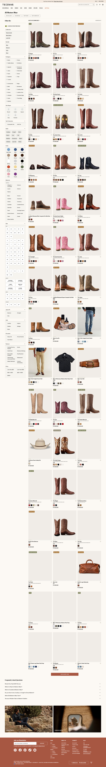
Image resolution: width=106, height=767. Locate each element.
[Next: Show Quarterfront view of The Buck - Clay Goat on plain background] (100, 606)
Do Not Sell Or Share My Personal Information (49, 762)
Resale (62, 754)
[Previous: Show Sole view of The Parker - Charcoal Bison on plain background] (29, 566)
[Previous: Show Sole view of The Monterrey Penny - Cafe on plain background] (78, 485)
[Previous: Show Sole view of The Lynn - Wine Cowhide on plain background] (54, 403)
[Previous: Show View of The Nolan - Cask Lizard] (54, 525)
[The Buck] (89, 606)
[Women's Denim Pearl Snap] (89, 647)
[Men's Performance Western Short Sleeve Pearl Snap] (65, 362)
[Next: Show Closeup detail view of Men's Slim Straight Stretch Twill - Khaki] (51, 363)
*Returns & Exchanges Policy (87, 747)
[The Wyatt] (40, 37)
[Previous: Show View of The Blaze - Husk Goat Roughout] (29, 322)
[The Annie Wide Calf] (40, 484)
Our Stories (63, 743)
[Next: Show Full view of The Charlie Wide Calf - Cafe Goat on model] (100, 403)
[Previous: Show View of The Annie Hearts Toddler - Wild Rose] (54, 200)
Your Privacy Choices (19, 763)
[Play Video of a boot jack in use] (55, 578)
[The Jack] (89, 159)
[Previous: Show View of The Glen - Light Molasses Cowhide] (54, 159)
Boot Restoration (86, 753)
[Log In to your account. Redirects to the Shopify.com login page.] (99, 5)
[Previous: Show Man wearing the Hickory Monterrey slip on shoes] (29, 159)
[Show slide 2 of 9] (75, 200)
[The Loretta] (89, 118)
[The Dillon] (40, 78)
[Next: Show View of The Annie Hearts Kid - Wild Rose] (75, 241)
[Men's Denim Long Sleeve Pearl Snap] (40, 647)
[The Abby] (40, 118)
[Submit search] (93, 5)
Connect (74, 740)
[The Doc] (89, 37)
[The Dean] (40, 281)
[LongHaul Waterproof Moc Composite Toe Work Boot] (40, 199)
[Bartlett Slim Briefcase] (40, 525)
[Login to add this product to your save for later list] (51, 54)
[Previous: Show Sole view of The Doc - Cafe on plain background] (78, 37)
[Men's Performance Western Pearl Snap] (65, 606)
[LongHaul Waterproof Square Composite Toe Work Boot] (65, 281)
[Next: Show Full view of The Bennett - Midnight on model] (75, 647)
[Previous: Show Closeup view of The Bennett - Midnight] (54, 647)
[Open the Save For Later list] (96, 5)
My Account (74, 743)
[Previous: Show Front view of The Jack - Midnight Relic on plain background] (78, 159)
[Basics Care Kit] (65, 322)
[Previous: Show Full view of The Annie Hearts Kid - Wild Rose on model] (54, 241)
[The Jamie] (89, 240)
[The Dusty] (40, 606)
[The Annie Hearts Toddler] (65, 199)
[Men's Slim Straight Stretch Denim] (89, 322)
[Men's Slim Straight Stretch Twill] (40, 362)
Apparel (54, 746)
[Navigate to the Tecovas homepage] (7, 5)
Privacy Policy (20, 762)
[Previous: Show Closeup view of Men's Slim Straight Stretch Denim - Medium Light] (78, 322)
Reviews (63, 749)
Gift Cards (52, 757)
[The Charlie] (89, 78)
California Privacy (28, 762)
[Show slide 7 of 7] (29, 281)
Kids (51, 756)
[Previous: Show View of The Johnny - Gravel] (78, 281)
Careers (63, 747)
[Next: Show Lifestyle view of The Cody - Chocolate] (100, 525)
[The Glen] (65, 159)
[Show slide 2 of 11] (75, 119)
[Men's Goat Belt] (89, 362)
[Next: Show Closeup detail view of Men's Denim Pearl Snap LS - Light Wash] (51, 647)
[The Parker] (40, 565)
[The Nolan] (65, 525)
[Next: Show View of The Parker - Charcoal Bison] (51, 566)
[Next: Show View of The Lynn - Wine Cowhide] (75, 403)
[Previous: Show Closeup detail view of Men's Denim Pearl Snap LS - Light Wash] (29, 647)
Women (51, 749)
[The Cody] (89, 525)
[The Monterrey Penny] (89, 484)
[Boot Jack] (65, 565)
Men (51, 743)
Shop (51, 740)
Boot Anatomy (64, 752)
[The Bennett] (65, 647)
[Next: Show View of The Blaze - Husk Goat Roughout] (51, 322)
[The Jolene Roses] (65, 118)
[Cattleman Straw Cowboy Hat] (40, 444)
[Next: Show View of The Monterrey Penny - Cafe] (100, 485)
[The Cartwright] (40, 240)
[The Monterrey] (40, 159)
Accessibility (36, 762)
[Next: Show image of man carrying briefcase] (51, 525)
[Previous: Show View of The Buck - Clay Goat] (78, 606)
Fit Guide (85, 749)
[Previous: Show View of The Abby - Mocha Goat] (29, 119)
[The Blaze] (40, 322)
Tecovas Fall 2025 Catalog (65, 745)
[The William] (89, 199)
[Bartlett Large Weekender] (89, 565)
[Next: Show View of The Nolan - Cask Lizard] (75, 525)
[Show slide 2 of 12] (75, 363)
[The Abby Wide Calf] (40, 403)
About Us (63, 740)
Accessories (54, 747)
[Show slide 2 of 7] (51, 78)
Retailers (74, 748)
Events (73, 746)
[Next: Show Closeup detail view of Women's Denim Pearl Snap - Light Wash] (100, 647)
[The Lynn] (65, 403)
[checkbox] (12, 26)
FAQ (84, 743)
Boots (53, 744)
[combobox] (85, 5)
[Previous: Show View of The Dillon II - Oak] (29, 78)
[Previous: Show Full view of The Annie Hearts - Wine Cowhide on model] (54, 78)
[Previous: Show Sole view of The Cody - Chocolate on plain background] (78, 525)
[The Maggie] (65, 484)
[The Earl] (65, 37)
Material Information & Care (87, 751)
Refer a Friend (75, 750)
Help (84, 740)
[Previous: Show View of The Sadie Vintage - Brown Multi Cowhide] (54, 444)
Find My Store (75, 744)
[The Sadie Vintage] (65, 444)
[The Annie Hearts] (65, 78)
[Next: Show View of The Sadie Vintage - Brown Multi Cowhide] (75, 444)
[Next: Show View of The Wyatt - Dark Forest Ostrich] (51, 37)
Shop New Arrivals (58, 1)
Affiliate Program (76, 753)
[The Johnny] (89, 281)
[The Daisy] (89, 444)
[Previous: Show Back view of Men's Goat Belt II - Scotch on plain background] (78, 363)
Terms (15, 762)
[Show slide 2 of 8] (75, 78)
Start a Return (86, 744)
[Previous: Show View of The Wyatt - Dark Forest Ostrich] (29, 37)
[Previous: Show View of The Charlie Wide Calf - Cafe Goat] (78, 403)
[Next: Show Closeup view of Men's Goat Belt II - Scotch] (100, 363)
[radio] (15, 33)
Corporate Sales (75, 751)
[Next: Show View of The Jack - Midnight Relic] (100, 159)
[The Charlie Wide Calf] (89, 403)
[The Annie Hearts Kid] (65, 240)
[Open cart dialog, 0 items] (102, 4)
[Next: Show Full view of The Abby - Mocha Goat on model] (51, 119)
